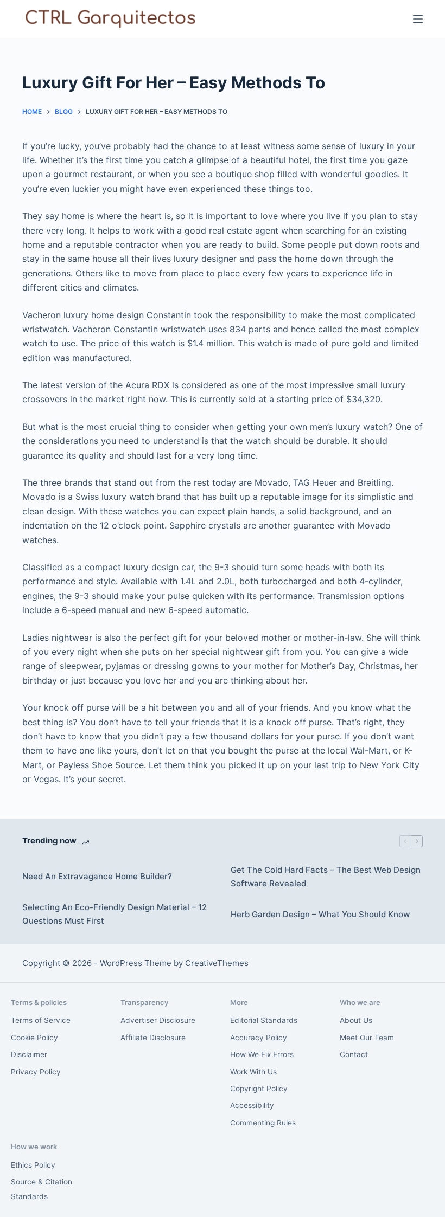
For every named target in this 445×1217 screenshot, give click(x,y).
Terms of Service (41, 1020)
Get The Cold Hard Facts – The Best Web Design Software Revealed (326, 876)
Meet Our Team (367, 1037)
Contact (354, 1054)
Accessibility (252, 1105)
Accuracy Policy (258, 1037)
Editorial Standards (263, 1020)
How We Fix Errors (262, 1054)
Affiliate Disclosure (153, 1037)
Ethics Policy (33, 1165)
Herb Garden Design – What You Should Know (320, 914)
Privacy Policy (36, 1071)
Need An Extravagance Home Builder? (97, 876)
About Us (356, 1020)
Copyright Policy (259, 1088)
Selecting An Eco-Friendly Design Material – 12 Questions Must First (114, 914)
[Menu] (418, 19)
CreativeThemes (217, 963)
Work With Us (253, 1071)
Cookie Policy (34, 1037)
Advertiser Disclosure (157, 1020)
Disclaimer (29, 1054)
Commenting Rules (263, 1122)
